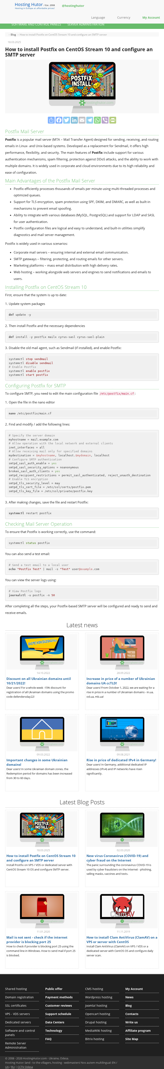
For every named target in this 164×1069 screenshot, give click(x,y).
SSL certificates (15, 1005)
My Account (134, 989)
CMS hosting (94, 989)
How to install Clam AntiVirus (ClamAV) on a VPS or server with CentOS (121, 939)
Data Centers (54, 1022)
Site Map (131, 1039)
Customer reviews (58, 1005)
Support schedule (58, 1014)
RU (13, 1067)
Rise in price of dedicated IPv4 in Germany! (121, 760)
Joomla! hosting (96, 1005)
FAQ (48, 1039)
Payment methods (59, 997)
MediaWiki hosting (98, 1031)
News (129, 997)
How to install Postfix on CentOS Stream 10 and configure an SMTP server (41, 858)
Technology (53, 1031)
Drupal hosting (96, 1022)
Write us (131, 1022)
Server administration (85, 24)
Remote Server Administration (15, 1045)
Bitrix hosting (94, 1039)
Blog (128, 1005)
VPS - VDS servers (17, 1014)
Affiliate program (138, 1031)
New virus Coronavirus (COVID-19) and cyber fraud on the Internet (117, 858)
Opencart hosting (97, 1014)
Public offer (53, 989)
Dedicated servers (18, 1022)
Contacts (131, 1014)
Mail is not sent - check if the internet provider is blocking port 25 (36, 939)
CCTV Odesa (25, 1067)
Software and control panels (36, 24)
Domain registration (19, 997)
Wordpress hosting (98, 997)
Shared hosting (16, 989)
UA (7, 1067)
